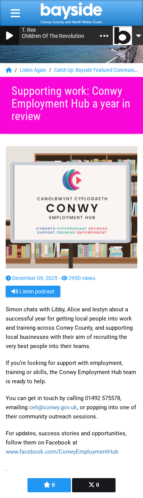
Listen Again (33, 70)
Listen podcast (36, 291)
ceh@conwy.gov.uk (53, 407)
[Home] (9, 70)
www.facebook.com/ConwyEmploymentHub (62, 451)
